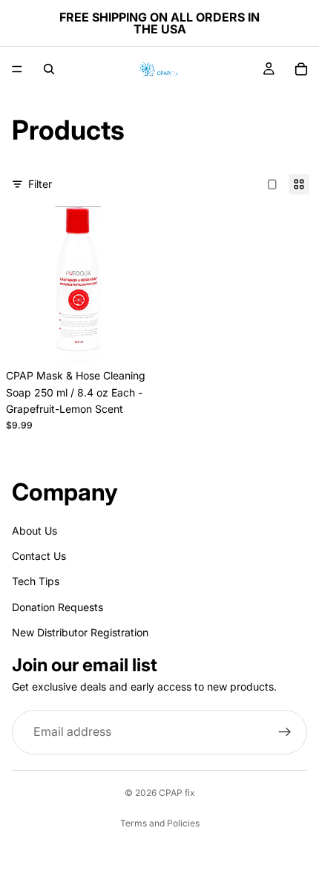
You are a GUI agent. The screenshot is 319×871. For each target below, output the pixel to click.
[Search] (49, 69)
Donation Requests (57, 606)
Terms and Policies (160, 823)
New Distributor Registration (80, 632)
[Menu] (17, 69)
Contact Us (39, 555)
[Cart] (301, 69)
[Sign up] (284, 732)
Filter (40, 183)
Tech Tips (35, 581)
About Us (34, 529)
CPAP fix (177, 792)
